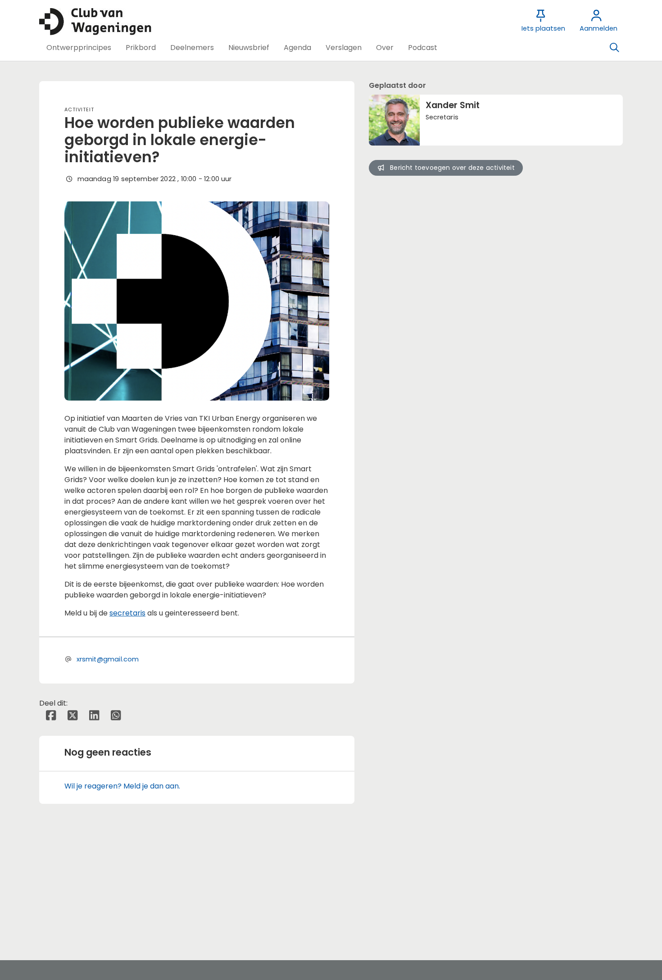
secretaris (127, 613)
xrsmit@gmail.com (108, 659)
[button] (78, 48)
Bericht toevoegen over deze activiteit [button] (452, 167)
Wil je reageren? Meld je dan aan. (122, 786)
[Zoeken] (614, 47)
